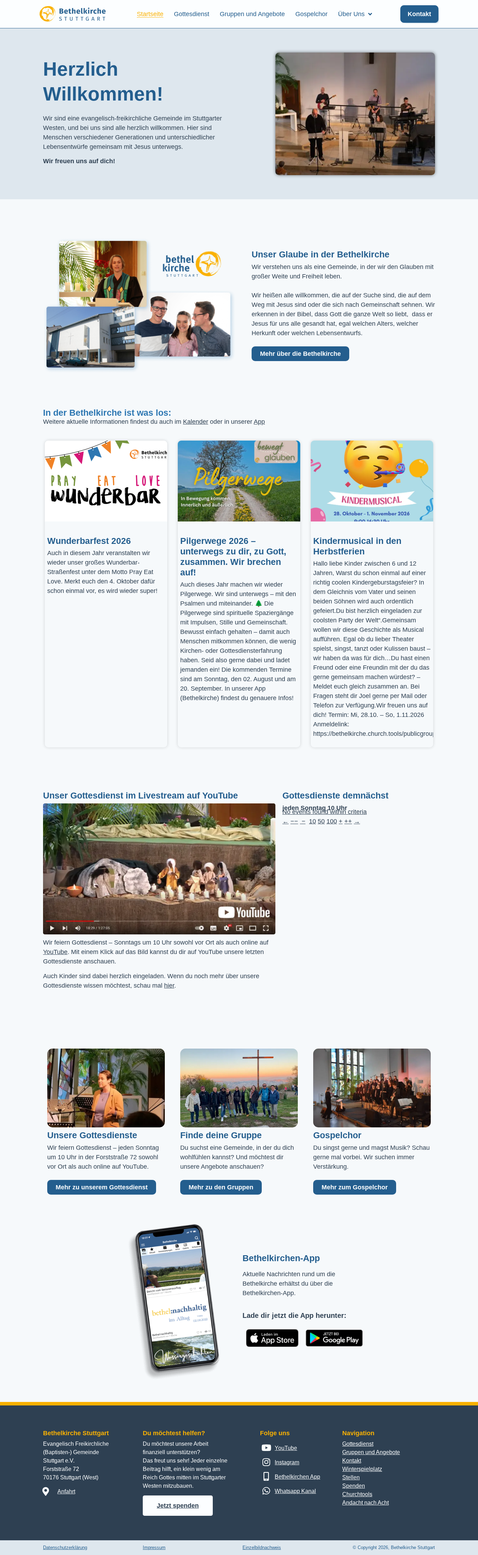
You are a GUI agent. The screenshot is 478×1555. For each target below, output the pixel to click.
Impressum (154, 1547)
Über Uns (351, 14)
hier (169, 985)
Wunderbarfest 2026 (89, 541)
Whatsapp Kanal (295, 1491)
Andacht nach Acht (365, 1503)
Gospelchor (311, 14)
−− (294, 821)
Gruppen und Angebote (252, 14)
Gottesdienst (191, 14)
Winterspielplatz (362, 1469)
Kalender (195, 421)
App (259, 421)
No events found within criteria (324, 811)
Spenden (353, 1486)
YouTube (55, 951)
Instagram (287, 1462)
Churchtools (357, 1494)
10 (312, 821)
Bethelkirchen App (297, 1477)
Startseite (150, 14)
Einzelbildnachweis (261, 1547)
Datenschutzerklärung (65, 1547)
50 (321, 821)
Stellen (351, 1477)
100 (331, 821)
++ (348, 821)
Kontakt (351, 1461)
